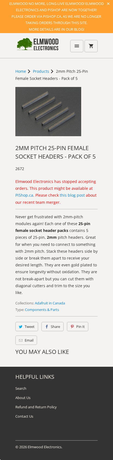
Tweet (30, 326)
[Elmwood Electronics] (37, 47)
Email (29, 340)
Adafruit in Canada (50, 303)
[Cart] (91, 46)
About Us (22, 397)
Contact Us (24, 416)
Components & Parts (42, 309)
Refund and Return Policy (36, 406)
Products (41, 71)
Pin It (80, 326)
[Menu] (76, 46)
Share (55, 326)
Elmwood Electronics (44, 446)
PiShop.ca (24, 195)
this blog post (72, 195)
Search (20, 388)
